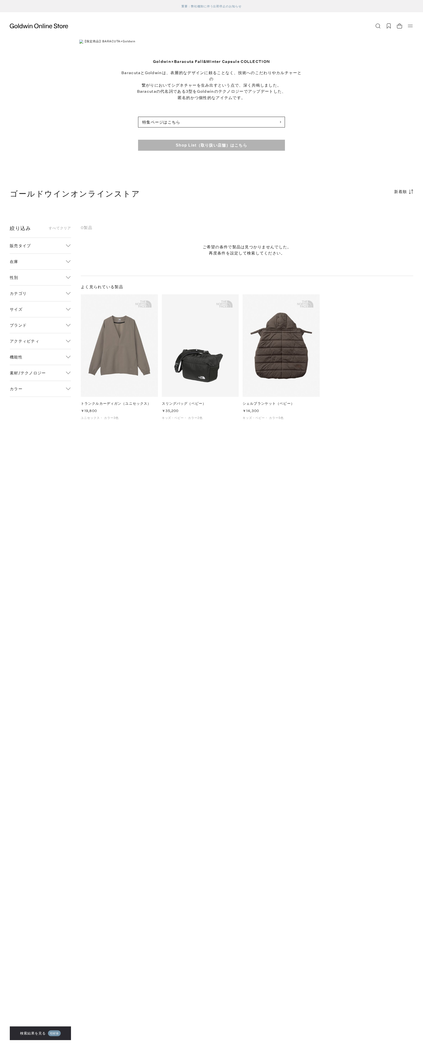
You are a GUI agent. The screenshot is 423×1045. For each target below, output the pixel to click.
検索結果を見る (39, 1033)
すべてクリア (60, 228)
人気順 (376, 210)
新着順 (400, 191)
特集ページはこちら (161, 122)
